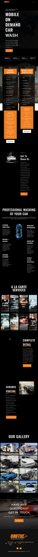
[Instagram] (20, 548)
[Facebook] (17, 548)
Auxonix (28, 551)
